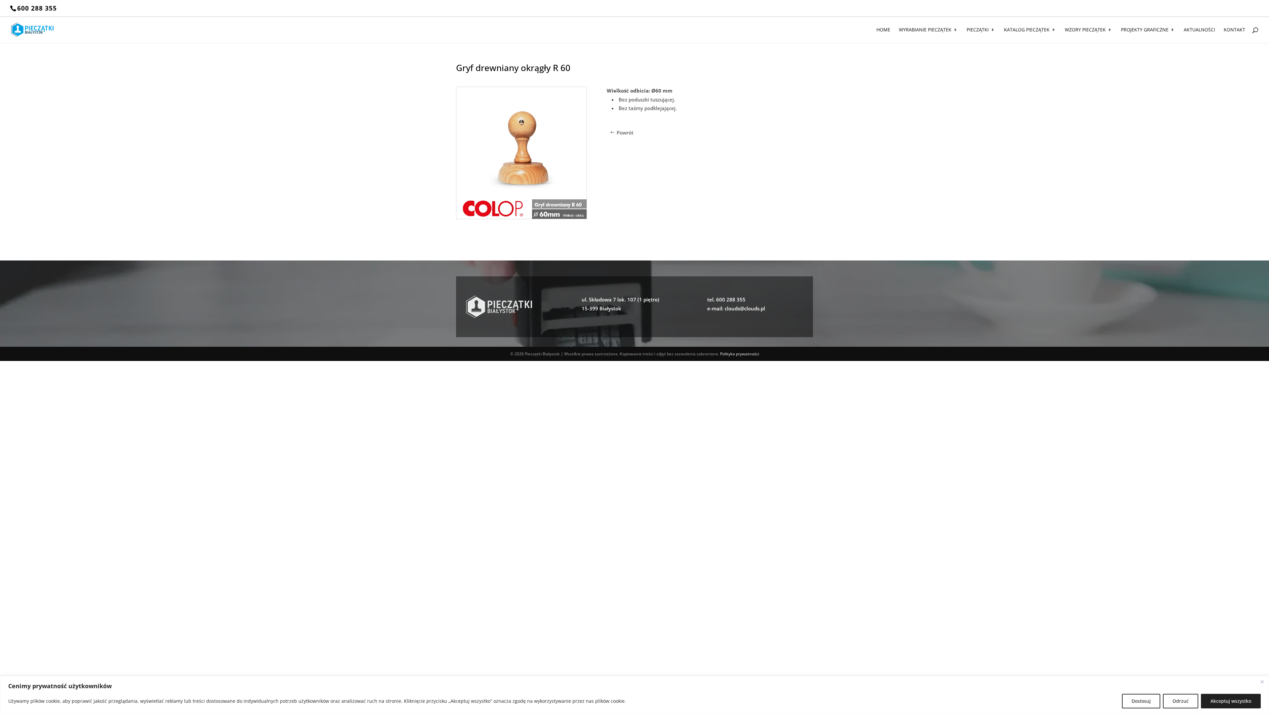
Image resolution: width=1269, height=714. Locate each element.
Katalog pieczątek (1027, 30)
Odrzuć (1181, 701)
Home (883, 30)
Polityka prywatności (739, 354)
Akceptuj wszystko (1231, 701)
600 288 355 (37, 8)
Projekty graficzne (1145, 30)
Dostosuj (1141, 701)
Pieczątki (978, 30)
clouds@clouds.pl (745, 308)
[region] (634, 695)
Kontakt (1234, 30)
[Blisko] (1262, 682)
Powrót (625, 132)
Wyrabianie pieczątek (925, 30)
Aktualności (1199, 30)
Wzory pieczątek (1085, 30)
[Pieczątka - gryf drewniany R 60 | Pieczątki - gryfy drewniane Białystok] (521, 217)
